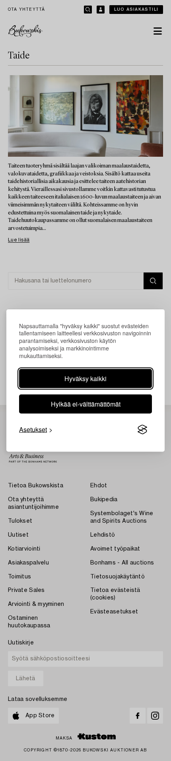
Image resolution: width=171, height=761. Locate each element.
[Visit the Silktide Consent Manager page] (142, 429)
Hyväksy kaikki (85, 378)
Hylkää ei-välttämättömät (85, 404)
